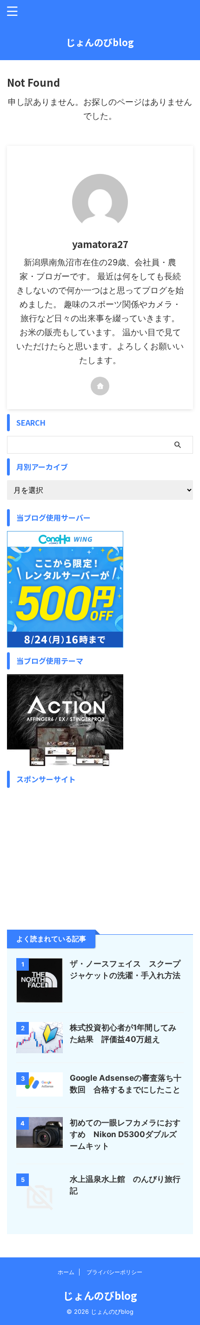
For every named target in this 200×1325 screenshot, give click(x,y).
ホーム (66, 1272)
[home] (100, 386)
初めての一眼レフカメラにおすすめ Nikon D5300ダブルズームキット (125, 1134)
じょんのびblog (100, 42)
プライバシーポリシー (114, 1272)
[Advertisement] (65, 851)
